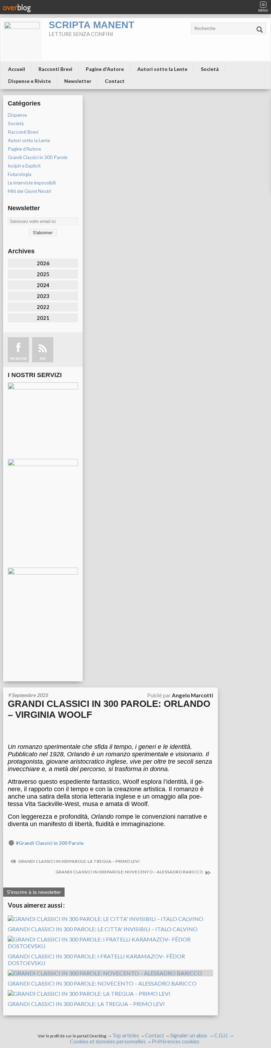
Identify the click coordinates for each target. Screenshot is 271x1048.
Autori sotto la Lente (162, 69)
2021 (43, 318)
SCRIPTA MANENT (91, 25)
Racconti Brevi (55, 69)
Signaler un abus (189, 1035)
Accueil (16, 69)
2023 (43, 296)
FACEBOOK (18, 359)
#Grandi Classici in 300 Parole (50, 843)
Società (210, 69)
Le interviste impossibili (32, 183)
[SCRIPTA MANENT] (22, 39)
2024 (43, 285)
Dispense (17, 115)
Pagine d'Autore (105, 69)
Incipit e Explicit (24, 166)
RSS (43, 359)
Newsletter (77, 81)
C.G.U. (221, 1035)
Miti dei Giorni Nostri (29, 191)
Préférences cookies (175, 1041)
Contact (115, 81)
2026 (43, 263)
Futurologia (19, 174)
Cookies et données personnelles (108, 1041)
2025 (43, 274)
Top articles (125, 1035)
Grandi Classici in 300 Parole (37, 157)
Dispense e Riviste (29, 81)
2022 (43, 307)
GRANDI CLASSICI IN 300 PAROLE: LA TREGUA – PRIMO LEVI (78, 861)
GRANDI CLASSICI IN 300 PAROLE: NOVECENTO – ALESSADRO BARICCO (129, 871)
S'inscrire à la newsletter (34, 892)
